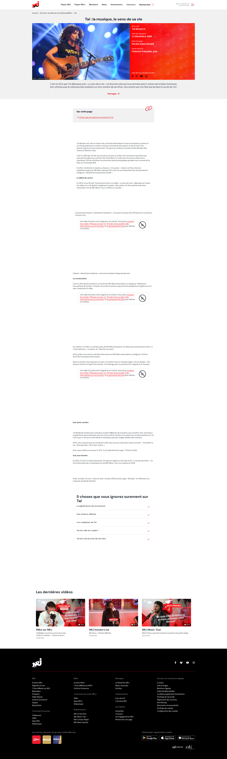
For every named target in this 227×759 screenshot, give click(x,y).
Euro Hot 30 (120, 698)
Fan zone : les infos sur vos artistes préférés (56, 13)
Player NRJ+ (79, 5)
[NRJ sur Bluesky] (181, 662)
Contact (160, 683)
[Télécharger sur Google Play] (150, 737)
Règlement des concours (167, 700)
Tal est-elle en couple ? (87, 530)
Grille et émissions (39, 700)
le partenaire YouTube (115, 226)
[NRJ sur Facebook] (175, 662)
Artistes (118, 688)
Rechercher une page (123, 719)
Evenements (117, 5)
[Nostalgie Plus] (57, 739)
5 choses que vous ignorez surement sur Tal (96, 117)
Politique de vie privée (166, 697)
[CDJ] (190, 747)
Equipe (35, 702)
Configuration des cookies (167, 711)
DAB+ (34, 718)
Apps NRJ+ (78, 701)
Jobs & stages (162, 685)
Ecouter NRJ (37, 683)
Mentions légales (164, 688)
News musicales (121, 685)
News (104, 5)
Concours (131, 5)
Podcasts (36, 694)
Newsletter (36, 705)
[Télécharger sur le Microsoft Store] (186, 737)
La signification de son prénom (91, 506)
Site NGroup (162, 702)
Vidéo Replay (37, 697)
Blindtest (93, 5)
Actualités (119, 711)
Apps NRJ (36, 721)
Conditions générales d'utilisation (171, 694)
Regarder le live (38, 685)
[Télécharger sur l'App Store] (168, 737)
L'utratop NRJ (121, 701)
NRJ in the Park (80, 714)
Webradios (36, 691)
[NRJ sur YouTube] (187, 662)
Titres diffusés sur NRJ (41, 688)
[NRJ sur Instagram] (194, 662)
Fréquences (36, 715)
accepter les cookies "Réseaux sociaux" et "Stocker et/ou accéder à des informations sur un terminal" (107, 223)
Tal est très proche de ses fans (91, 538)
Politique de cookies (165, 708)
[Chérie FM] (36, 739)
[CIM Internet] (177, 747)
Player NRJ (66, 5)
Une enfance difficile (86, 514)
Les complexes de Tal (86, 522)
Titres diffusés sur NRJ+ (83, 685)
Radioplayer (37, 724)
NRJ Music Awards (81, 722)
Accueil (35, 13)
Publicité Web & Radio (166, 691)
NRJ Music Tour (80, 717)
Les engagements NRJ (124, 717)
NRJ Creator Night (81, 719)
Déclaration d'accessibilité (167, 705)
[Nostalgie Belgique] (47, 739)
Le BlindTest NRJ (122, 683)
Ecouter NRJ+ (79, 683)
